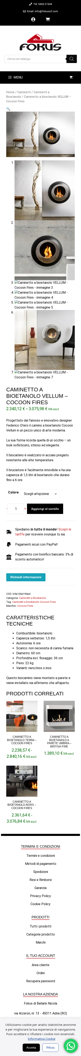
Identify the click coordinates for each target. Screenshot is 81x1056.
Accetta (31, 1047)
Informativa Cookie (41, 1039)
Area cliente (40, 965)
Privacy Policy (40, 896)
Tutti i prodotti (40, 926)
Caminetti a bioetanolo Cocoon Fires (34, 601)
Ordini (41, 973)
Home (10, 92)
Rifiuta (50, 1047)
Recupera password (40, 981)
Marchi (40, 942)
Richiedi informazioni (25, 577)
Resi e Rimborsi (40, 880)
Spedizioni (40, 872)
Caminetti (24, 92)
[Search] (71, 59)
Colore (13, 492)
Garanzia (40, 888)
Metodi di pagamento (40, 864)
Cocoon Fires (25, 605)
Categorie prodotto (40, 934)
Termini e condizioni (40, 856)
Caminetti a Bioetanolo (32, 598)
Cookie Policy (40, 904)
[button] (8, 109)
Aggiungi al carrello (45, 508)
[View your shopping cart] (71, 77)
